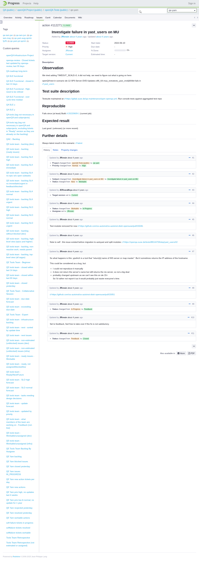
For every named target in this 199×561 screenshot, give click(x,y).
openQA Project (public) (29, 10)
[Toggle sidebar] (1, 22)
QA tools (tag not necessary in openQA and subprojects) (20, 116)
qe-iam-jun (21, 35)
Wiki (80, 17)
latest (79, 143)
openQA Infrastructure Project (20, 55)
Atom (182, 353)
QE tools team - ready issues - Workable (20, 357)
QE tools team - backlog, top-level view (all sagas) (19, 256)
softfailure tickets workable (18, 533)
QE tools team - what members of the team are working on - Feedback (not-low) (19, 423)
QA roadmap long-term (16, 71)
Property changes (69, 150)
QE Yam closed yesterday (18, 466)
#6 (193, 235)
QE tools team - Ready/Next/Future (15, 373)
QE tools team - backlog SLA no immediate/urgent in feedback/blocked (19, 183)
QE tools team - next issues (19, 335)
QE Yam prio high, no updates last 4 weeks (20, 493)
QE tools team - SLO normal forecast (19, 389)
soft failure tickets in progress (19, 523)
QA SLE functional (14, 76)
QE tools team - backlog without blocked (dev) (17, 232)
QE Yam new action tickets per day (20, 480)
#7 (193, 251)
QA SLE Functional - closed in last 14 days (20, 82)
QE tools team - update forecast (17, 404)
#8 (193, 288)
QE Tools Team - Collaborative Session (20, 292)
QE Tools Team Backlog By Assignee (18, 450)
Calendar (57, 17)
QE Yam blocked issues (17, 461)
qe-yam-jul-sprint (18, 41)
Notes (55, 150)
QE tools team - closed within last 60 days (19, 276)
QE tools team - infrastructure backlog (20, 321)
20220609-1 (74, 113)
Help (36, 3)
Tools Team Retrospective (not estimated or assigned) (20, 544)
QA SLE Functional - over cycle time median (18, 98)
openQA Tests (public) (56, 10)
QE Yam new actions (15, 487)
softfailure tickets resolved (18, 528)
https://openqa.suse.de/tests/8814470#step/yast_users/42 (151, 242)
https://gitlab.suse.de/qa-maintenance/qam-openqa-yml (91, 99)
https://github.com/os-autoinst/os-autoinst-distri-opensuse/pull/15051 (83, 294)
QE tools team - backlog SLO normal (19, 216)
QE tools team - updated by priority (19, 412)
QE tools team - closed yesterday (16, 284)
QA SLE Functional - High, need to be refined (18, 90)
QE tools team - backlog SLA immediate (19, 166)
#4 (193, 203)
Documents (70, 17)
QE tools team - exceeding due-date (18, 308)
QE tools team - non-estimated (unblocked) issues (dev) (20, 341)
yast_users (49, 84)
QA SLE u (10, 104)
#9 (193, 304)
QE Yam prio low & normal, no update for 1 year (20, 501)
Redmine (16, 557)
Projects (27, 3)
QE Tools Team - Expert (17, 314)
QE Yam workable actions (18, 518)
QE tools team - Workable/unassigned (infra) (19, 442)
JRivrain (65, 36)
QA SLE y (10, 109)
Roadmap (29, 17)
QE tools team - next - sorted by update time (19, 329)
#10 (192, 317)
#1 (193, 158)
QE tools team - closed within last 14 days (19, 268)
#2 (193, 174)
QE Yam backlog (14, 456)
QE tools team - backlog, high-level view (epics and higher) (20, 240)
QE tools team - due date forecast (17, 300)
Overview (8, 17)
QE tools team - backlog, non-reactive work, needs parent (20, 248)
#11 (192, 333)
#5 (193, 219)
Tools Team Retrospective (18, 537)
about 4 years (76, 36)
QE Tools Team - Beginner (18, 262)
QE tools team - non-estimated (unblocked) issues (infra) (20, 349)
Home (12, 3)
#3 (193, 190)
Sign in (192, 3)
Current (69, 54)
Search (140, 11)
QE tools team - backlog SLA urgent (19, 200)
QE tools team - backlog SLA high (19, 158)
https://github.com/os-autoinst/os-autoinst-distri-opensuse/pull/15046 (111, 226)
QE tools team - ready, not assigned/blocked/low (18, 365)
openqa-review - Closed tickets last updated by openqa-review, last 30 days (20, 63)
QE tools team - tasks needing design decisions (20, 397)
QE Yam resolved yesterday (19, 513)
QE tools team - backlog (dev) (20, 144)
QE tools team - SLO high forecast (18, 381)
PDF (193, 353)
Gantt (47, 17)
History (47, 150)
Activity (18, 17)
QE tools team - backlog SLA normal (19, 192)
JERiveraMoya (66, 190)
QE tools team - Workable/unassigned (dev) (19, 434)
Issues (39, 17)
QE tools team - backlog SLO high (19, 208)
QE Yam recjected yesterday (19, 508)
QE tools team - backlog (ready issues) (17, 150)
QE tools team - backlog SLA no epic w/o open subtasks (19, 174)
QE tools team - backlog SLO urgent (19, 224)
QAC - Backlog (13, 139)
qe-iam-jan (8, 35)
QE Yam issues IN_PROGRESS (13, 472)
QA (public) (8, 10)
